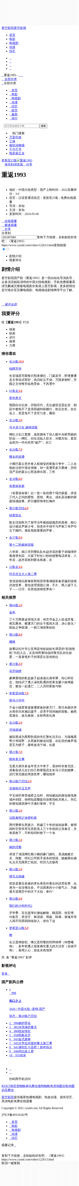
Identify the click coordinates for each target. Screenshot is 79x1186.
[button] (15, 256)
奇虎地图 (56, 1086)
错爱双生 (15, 515)
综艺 (12, 51)
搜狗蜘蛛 (44, 1086)
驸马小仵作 (17, 700)
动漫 (12, 47)
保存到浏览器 (14, 164)
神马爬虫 (32, 1086)
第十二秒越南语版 (21, 544)
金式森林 (20, 1039)
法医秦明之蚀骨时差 (23, 817)
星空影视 (20, 28)
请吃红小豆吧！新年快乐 (30, 1047)
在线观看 (9, 221)
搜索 (43, 125)
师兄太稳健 (17, 876)
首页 (12, 35)
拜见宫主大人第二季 (23, 574)
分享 (27, 164)
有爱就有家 (17, 486)
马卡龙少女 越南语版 (23, 427)
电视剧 (13, 43)
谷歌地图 (68, 1086)
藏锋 (12, 641)
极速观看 (9, 225)
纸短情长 (20, 1031)
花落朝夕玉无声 (20, 788)
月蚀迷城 (15, 729)
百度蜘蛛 (19, 1086)
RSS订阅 (7, 1086)
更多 (6, 973)
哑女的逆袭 (17, 456)
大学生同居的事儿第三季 (30, 1043)
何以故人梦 (21, 1051)
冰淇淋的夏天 (23, 1027)
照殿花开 (20, 1035)
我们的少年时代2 (20, 905)
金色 (12, 612)
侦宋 (17, 1055)
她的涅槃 (15, 847)
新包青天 (15, 398)
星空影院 (8, 28)
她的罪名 (20, 1023)
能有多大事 (17, 759)
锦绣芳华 (15, 368)
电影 (12, 39)
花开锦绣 (15, 671)
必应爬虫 (8, 1090)
